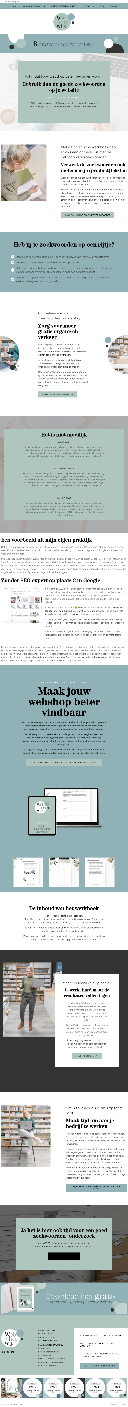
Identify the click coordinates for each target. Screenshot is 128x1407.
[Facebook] (8, 1352)
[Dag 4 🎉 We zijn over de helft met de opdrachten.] (95, 1388)
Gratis (88, 6)
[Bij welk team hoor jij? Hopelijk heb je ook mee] (11, 1388)
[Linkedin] (12, 1352)
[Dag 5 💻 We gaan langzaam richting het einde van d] (74, 1388)
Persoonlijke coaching (32, 6)
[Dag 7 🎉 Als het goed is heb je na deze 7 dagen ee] (32, 1388)
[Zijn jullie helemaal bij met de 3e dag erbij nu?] (116, 1388)
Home (13, 6)
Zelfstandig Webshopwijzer (64, 6)
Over (102, 6)
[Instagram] (3, 1352)
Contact (114, 6)
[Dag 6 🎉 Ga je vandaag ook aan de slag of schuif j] (53, 1388)
